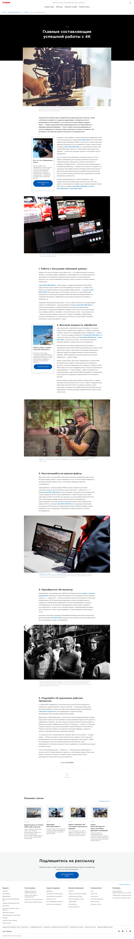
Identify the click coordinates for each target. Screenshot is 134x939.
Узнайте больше (42, 366)
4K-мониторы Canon (45, 574)
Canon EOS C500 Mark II (72, 147)
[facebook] (119, 931)
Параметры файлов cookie (105, 927)
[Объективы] (63, 6)
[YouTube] (130, 931)
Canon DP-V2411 (61, 574)
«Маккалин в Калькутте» (47, 711)
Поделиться (67, 777)
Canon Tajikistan (7, 931)
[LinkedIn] (122, 931)
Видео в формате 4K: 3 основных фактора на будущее (78, 826)
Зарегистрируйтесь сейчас (67, 875)
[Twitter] (126, 931)
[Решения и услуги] (90, 6)
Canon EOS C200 (84, 140)
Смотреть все (103, 801)
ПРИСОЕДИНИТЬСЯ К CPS (43, 183)
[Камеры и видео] (54, 6)
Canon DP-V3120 (55, 617)
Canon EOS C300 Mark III (80, 186)
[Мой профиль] (130, 3)
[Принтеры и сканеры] (77, 6)
